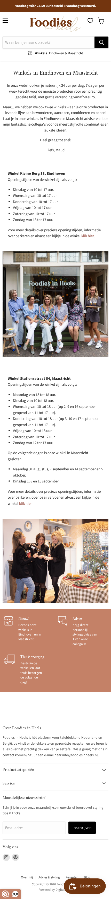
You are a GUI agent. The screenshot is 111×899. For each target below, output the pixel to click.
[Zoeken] (101, 42)
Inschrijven (82, 828)
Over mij (27, 877)
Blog (87, 877)
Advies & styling (49, 877)
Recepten (72, 877)
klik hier (87, 236)
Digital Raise (64, 889)
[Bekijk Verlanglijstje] (90, 20)
